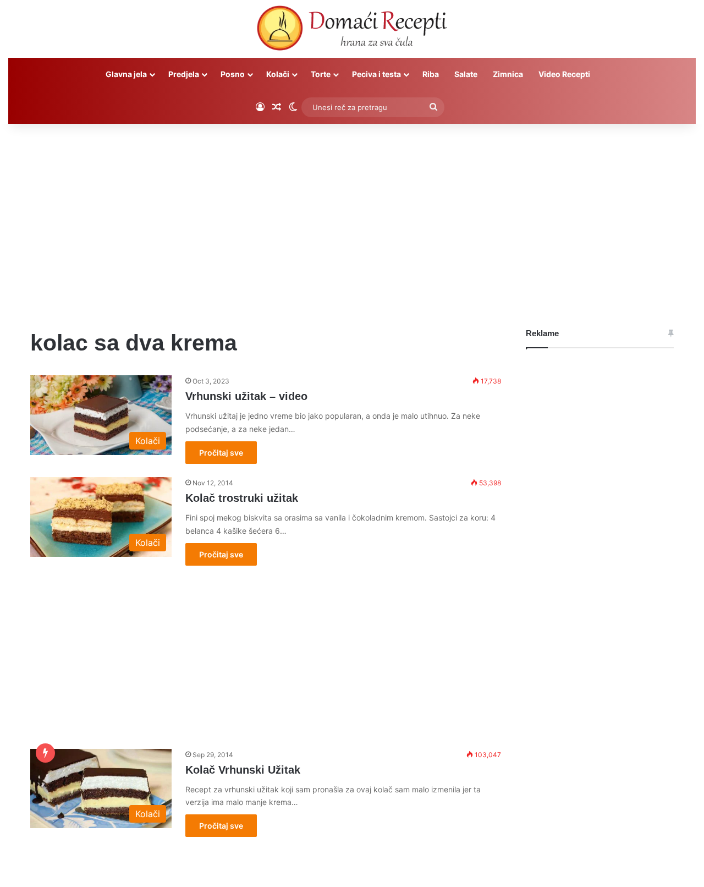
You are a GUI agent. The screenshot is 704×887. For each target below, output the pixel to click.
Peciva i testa (376, 74)
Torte (321, 74)
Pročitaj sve (221, 452)
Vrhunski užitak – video (246, 396)
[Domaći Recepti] (352, 30)
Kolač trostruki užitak (241, 498)
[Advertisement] (352, 217)
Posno (233, 74)
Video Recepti (564, 74)
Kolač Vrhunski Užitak (242, 770)
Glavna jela (126, 74)
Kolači (277, 74)
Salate (465, 74)
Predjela (183, 74)
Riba (430, 74)
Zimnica (508, 74)
